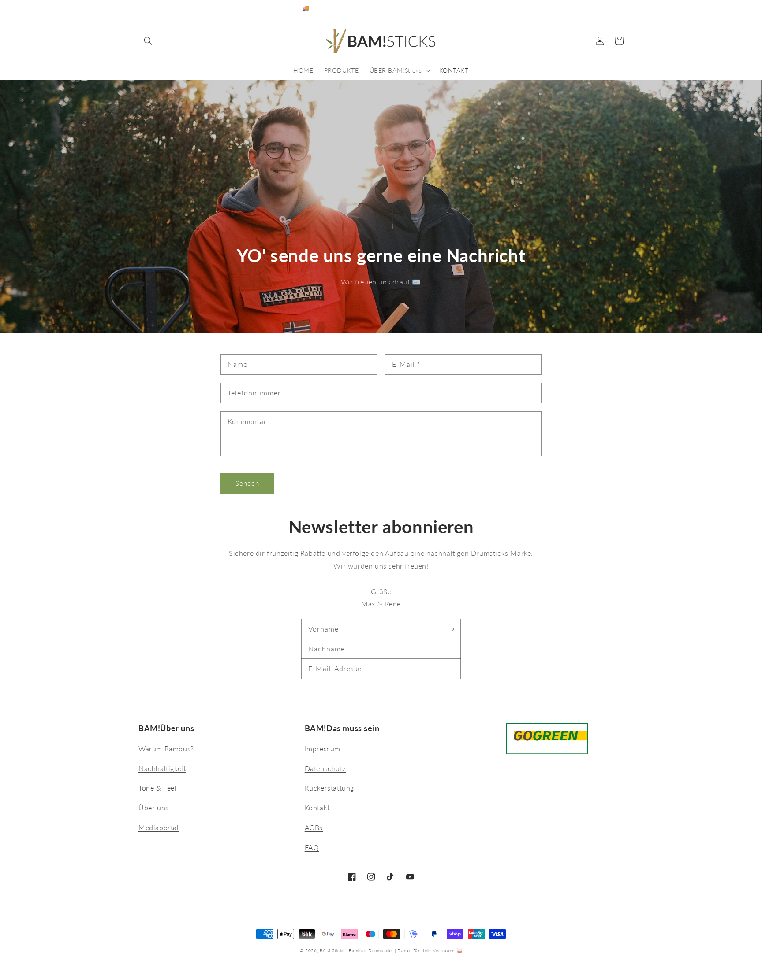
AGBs (314, 827)
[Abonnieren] (450, 629)
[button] (148, 41)
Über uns (153, 807)
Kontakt (317, 807)
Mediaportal (158, 827)
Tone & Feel (157, 787)
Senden (247, 483)
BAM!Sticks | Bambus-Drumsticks (356, 950)
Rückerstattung (329, 787)
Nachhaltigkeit (162, 768)
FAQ (312, 847)
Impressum (322, 748)
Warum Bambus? (166, 748)
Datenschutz (325, 768)
